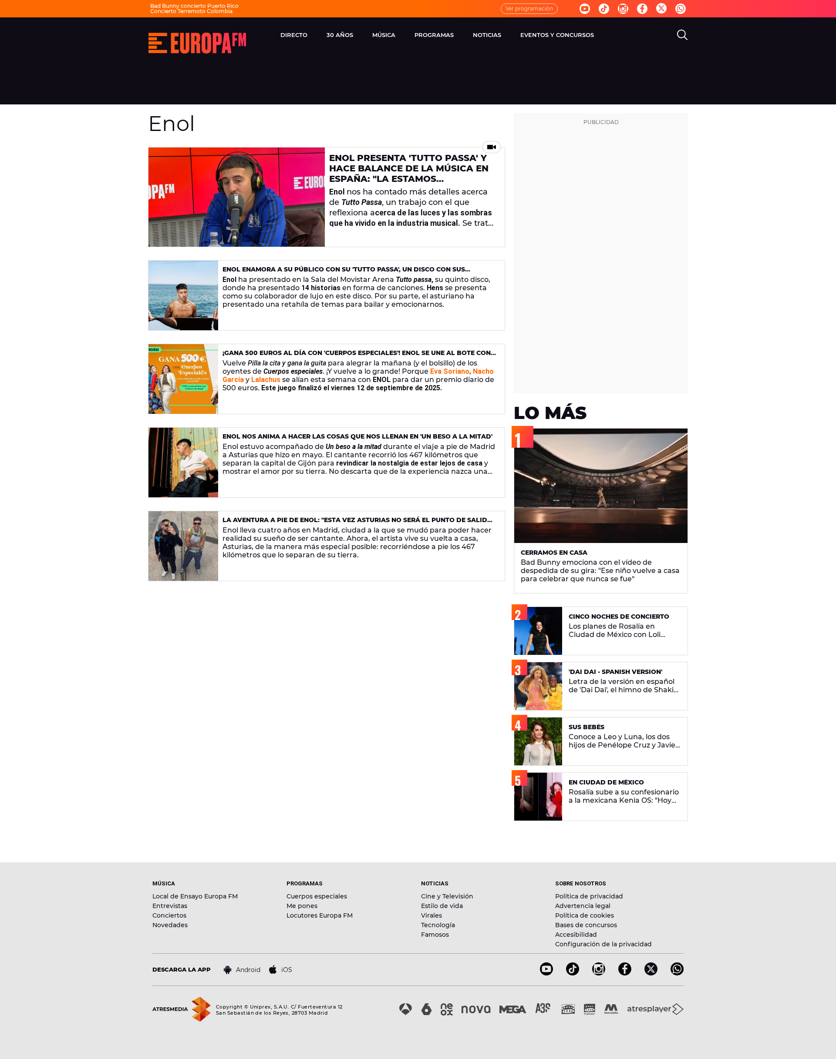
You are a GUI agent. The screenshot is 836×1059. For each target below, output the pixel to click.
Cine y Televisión (447, 896)
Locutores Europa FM (320, 915)
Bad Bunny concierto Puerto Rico (194, 6)
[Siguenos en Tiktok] (604, 8)
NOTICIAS (487, 34)
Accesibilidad (576, 934)
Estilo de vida (442, 906)
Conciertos (169, 915)
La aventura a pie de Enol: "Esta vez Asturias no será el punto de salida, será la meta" (358, 523)
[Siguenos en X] (650, 973)
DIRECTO (293, 34)
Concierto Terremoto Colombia (191, 11)
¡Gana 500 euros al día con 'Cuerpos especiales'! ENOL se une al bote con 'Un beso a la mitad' (356, 356)
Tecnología (438, 925)
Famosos (435, 934)
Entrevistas (169, 906)
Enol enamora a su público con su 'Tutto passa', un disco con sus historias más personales (343, 273)
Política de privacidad (589, 896)
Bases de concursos (586, 925)
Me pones (302, 906)
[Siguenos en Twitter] (661, 9)
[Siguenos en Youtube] (585, 8)
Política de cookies (584, 915)
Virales (431, 915)
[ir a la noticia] (236, 197)
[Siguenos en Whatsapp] (680, 8)
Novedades (170, 925)
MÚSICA (383, 34)
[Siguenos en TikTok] (572, 973)
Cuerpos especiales (317, 896)
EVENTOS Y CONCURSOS (557, 34)
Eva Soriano (449, 371)
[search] (682, 35)
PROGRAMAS (434, 34)
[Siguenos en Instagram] (623, 8)
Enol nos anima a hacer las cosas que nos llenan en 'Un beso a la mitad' (357, 436)
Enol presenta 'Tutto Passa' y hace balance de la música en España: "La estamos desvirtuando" (409, 173)
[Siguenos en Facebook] (642, 8)
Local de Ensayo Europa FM (195, 896)
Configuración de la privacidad (603, 944)
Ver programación (529, 8)
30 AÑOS (340, 34)
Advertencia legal (582, 906)
